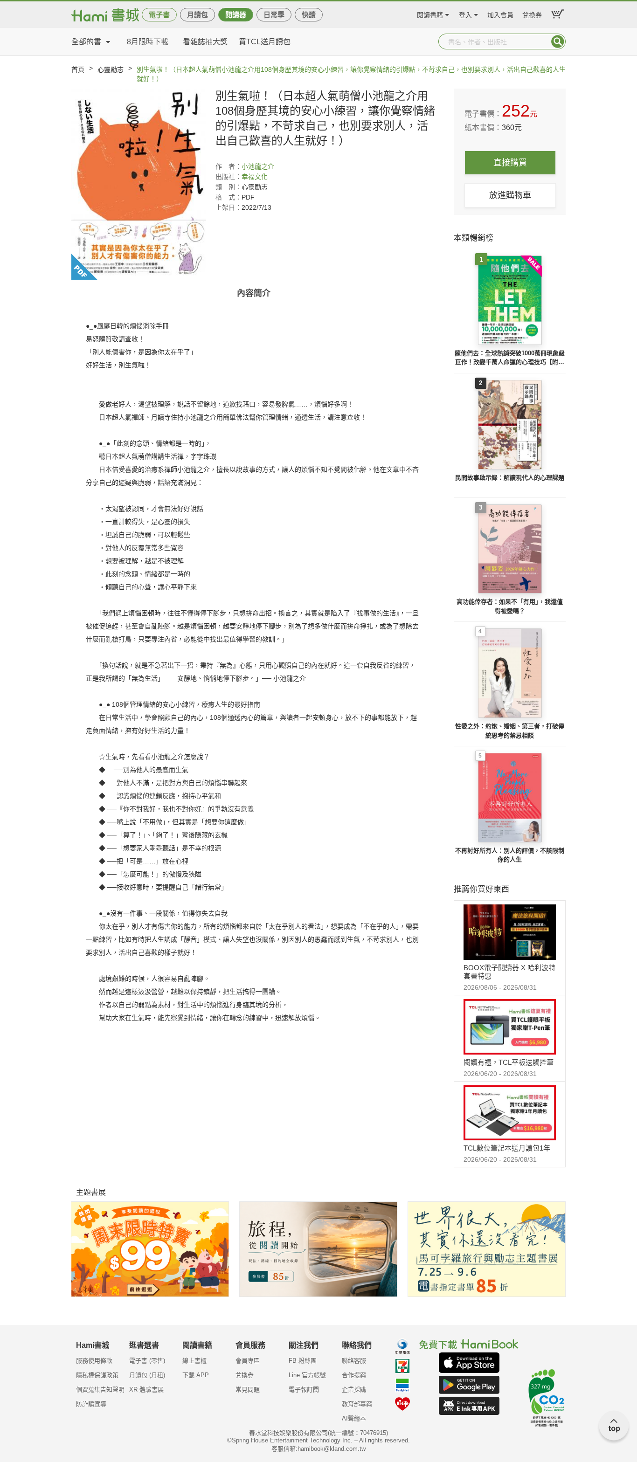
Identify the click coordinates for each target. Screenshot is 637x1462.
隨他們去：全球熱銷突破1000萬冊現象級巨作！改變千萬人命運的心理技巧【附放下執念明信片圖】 (510, 358)
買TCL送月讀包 (265, 42)
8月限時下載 (147, 42)
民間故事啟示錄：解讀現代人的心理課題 (509, 477)
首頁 (77, 69)
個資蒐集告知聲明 (100, 1389)
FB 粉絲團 (303, 1360)
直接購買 (510, 162)
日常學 (273, 15)
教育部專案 (357, 1403)
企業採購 (354, 1389)
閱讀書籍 (430, 13)
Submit (557, 41)
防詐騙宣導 (91, 1403)
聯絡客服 (354, 1360)
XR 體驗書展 (146, 1389)
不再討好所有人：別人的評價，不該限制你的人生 (509, 855)
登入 (465, 13)
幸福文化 (255, 176)
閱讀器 (235, 15)
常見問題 (247, 1389)
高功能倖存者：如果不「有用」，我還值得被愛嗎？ (510, 606)
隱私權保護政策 (97, 1375)
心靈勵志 (110, 69)
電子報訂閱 (304, 1389)
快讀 (309, 15)
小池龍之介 (258, 166)
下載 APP (195, 1375)
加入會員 (500, 13)
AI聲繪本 (354, 1418)
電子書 (159, 15)
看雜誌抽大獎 (205, 42)
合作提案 (354, 1375)
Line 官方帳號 (307, 1375)
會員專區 (247, 1360)
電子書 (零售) (147, 1360)
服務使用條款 (94, 1360)
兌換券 (532, 13)
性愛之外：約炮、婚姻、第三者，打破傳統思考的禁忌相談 (509, 731)
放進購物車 (510, 195)
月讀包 (197, 15)
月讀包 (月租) (147, 1375)
